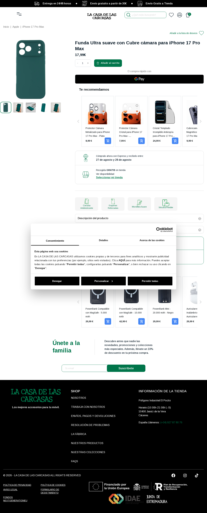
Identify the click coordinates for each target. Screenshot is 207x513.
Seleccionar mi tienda (109, 177)
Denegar (57, 280)
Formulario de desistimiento (50, 491)
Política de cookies (53, 485)
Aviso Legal (10, 489)
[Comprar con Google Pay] (139, 79)
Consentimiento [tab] (55, 240)
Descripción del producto (93, 218)
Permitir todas (150, 280)
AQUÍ (122, 260)
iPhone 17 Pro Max (33, 26)
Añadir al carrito (110, 63)
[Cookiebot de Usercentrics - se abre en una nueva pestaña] (158, 229)
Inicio (6, 26)
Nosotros (78, 397)
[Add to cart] (108, 141)
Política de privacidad (17, 485)
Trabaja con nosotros (88, 407)
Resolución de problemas (90, 425)
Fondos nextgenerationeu (15, 499)
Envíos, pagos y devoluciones (93, 416)
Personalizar (101, 280)
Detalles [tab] (103, 240)
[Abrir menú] (19, 14)
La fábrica (78, 434)
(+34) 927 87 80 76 (171, 422)
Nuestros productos (87, 443)
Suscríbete (126, 368)
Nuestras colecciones (88, 452)
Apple (15, 26)
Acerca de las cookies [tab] (152, 240)
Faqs (74, 461)
